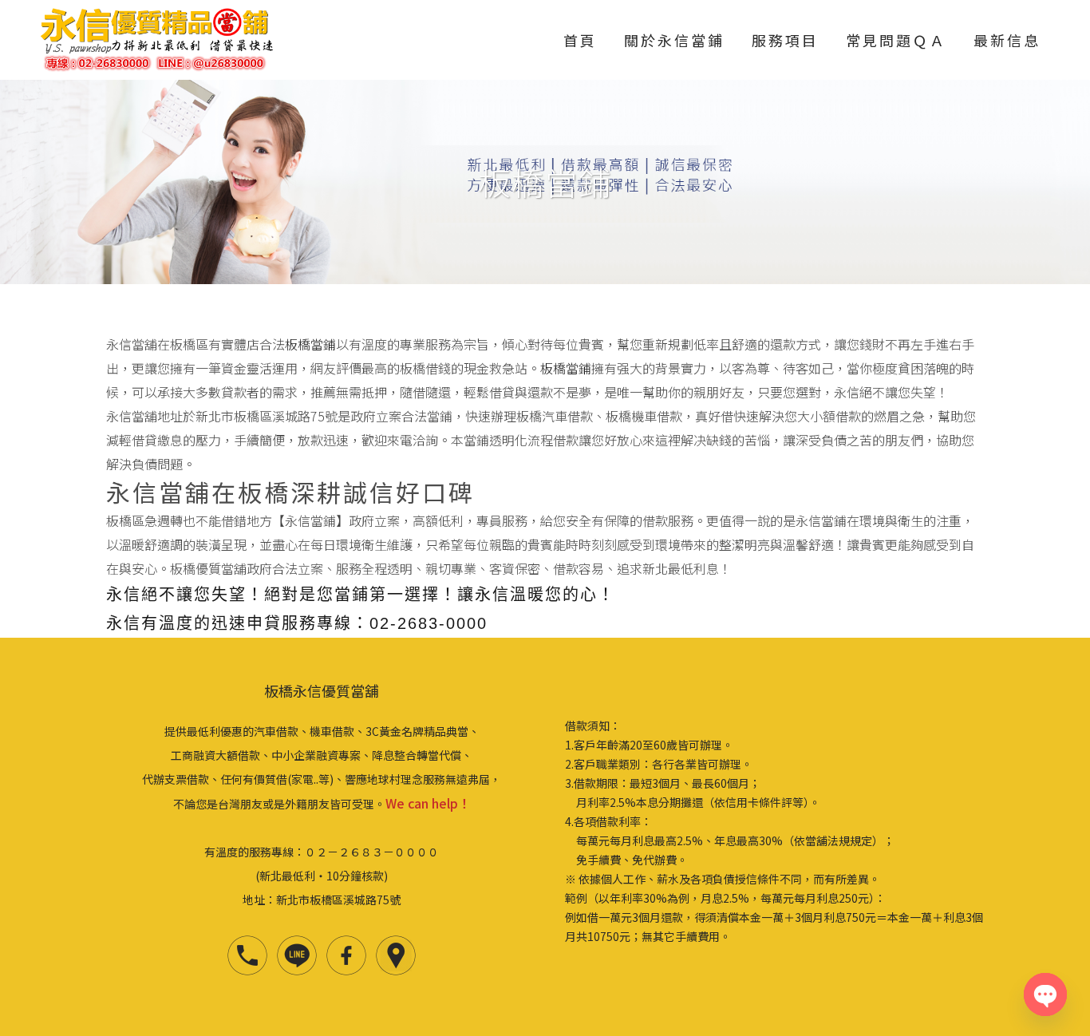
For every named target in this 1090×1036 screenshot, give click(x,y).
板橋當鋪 (310, 344)
